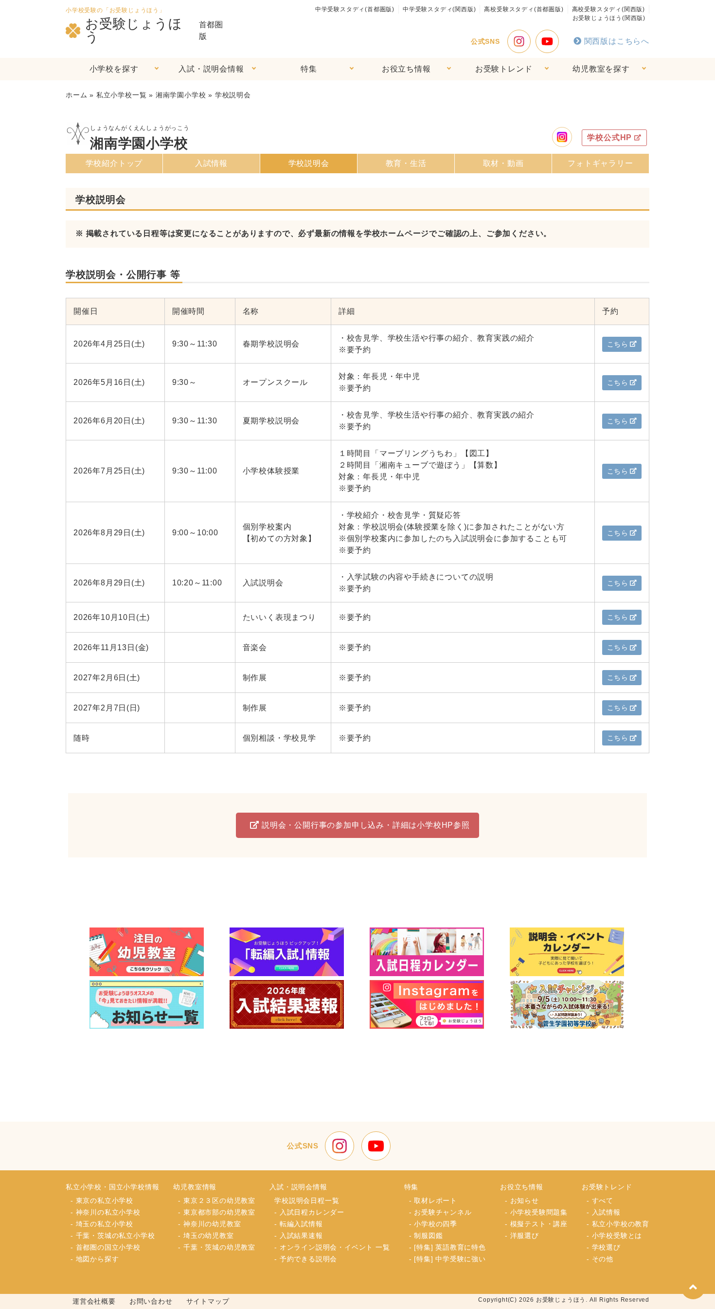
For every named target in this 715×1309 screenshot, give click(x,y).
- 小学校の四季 (433, 1224)
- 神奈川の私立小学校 (106, 1212)
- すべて (600, 1200)
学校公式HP (609, 137)
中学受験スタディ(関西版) (439, 9)
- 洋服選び (522, 1235)
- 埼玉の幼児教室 (205, 1235)
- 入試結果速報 (298, 1235)
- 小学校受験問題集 (536, 1212)
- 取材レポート (433, 1200)
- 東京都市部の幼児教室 (216, 1212)
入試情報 (211, 163)
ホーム (76, 95)
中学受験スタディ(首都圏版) (354, 9)
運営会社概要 (94, 1301)
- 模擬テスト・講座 (536, 1224)
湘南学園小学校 (181, 95)
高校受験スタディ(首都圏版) (523, 9)
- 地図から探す (95, 1259)
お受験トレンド (504, 69)
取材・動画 (503, 163)
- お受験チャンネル (440, 1212)
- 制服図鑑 (426, 1235)
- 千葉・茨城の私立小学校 (113, 1235)
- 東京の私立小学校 (102, 1200)
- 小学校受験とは (614, 1235)
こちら (617, 344)
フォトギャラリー (600, 163)
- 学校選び (604, 1247)
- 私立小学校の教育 (618, 1224)
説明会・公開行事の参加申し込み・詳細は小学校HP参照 (366, 825)
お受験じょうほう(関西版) (608, 18)
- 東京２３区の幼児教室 (216, 1200)
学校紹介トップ (114, 163)
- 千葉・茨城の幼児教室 (216, 1247)
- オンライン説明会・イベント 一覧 (332, 1247)
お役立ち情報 (406, 69)
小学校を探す (114, 69)
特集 (309, 69)
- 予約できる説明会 (305, 1259)
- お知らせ (522, 1200)
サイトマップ (208, 1301)
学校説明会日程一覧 (306, 1200)
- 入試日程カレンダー (309, 1212)
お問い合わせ (151, 1301)
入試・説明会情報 (211, 69)
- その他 (600, 1259)
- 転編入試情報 (298, 1224)
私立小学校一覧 (121, 95)
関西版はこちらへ (616, 41)
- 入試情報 (604, 1212)
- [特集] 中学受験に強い (447, 1259)
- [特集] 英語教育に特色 (447, 1247)
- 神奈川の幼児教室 (209, 1224)
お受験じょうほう (133, 31)
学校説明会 (308, 163)
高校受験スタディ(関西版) (608, 9)
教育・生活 (406, 163)
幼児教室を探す (601, 69)
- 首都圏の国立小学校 (106, 1247)
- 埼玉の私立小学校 (102, 1224)
